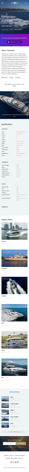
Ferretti (2, 325)
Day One (3, 241)
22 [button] (17, 114)
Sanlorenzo (3, 270)
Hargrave (3, 243)
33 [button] (25, 114)
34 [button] (26, 114)
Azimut (2, 379)
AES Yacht (12, 420)
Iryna (11, 423)
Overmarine (12, 407)
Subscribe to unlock (15, 42)
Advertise (6, 455)
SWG (11, 397)
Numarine (3, 352)
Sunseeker (3, 298)
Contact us (20, 458)
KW (2, 377)
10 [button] (8, 114)
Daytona (3, 296)
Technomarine (14, 403)
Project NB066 (14, 417)
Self (2, 323)
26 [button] (20, 114)
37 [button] (14, 116)
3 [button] (3, 114)
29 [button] (22, 114)
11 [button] (9, 114)
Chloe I (12, 410)
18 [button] (14, 114)
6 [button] (5, 114)
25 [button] (19, 114)
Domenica (4, 268)
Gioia (3, 350)
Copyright (8, 458)
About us (12, 455)
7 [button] (6, 114)
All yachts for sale (14, 431)
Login (26, 3)
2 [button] (2, 114)
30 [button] (23, 114)
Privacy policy (14, 458)
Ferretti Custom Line (6, 26)
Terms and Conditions (20, 455)
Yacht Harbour (15, 3)
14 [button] (11, 114)
